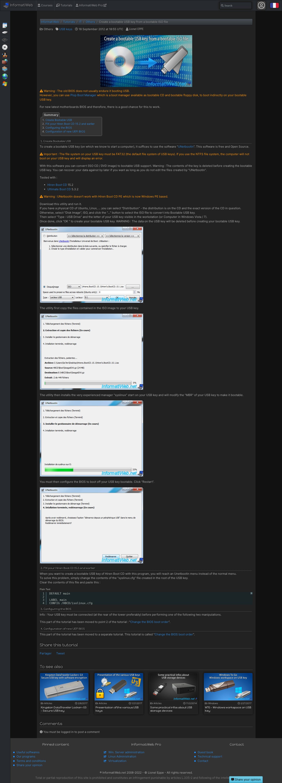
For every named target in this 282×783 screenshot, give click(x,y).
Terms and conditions (31, 761)
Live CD (5, 47)
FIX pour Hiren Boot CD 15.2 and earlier (70, 123)
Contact (203, 761)
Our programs (25, 756)
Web (5, 76)
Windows (5, 83)
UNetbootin (186, 146)
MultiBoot (5, 54)
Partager (46, 653)
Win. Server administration (126, 752)
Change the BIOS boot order (149, 622)
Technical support (210, 756)
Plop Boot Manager (83, 95)
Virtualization (5, 69)
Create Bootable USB (58, 120)
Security (5, 61)
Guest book (205, 752)
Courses (46, 5)
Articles (5, 25)
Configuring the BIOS (58, 127)
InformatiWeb (21, 5)
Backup (5, 32)
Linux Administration (122, 756)
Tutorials (66, 5)
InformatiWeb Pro (91, 5)
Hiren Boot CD (57, 185)
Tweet (60, 653)
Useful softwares (28, 752)
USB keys (65, 29)
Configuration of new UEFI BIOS (65, 131)
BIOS (5, 39)
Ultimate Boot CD (59, 189)
